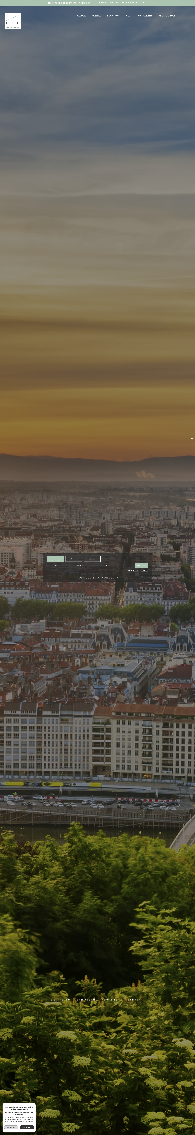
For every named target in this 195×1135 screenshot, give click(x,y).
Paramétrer (11, 1127)
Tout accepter (27, 1127)
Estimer (92, 559)
